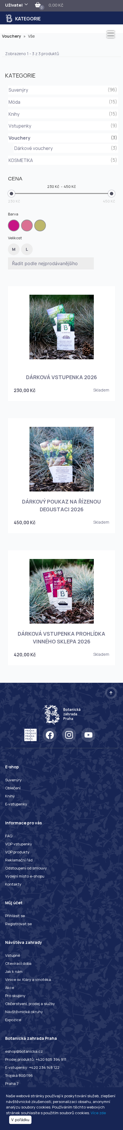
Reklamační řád (19, 860)
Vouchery (14, 36)
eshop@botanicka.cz (24, 1051)
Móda (14, 102)
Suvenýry (18, 90)
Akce (9, 987)
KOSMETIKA (21, 160)
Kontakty (13, 884)
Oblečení (13, 787)
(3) (114, 148)
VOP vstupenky (18, 843)
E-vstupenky (16, 804)
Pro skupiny (15, 995)
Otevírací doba (18, 963)
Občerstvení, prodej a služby (30, 1003)
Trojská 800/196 (19, 1075)
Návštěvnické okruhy (24, 1011)
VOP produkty (17, 852)
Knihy (14, 114)
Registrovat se (18, 923)
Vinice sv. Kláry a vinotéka (28, 979)
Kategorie (28, 19)
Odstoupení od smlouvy (26, 868)
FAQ (8, 835)
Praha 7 (12, 1083)
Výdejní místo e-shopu (24, 876)
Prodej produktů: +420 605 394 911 (35, 1059)
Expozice (13, 1019)
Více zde (98, 1112)
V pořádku (20, 1119)
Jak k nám (14, 971)
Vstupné (12, 955)
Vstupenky (20, 126)
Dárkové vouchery (33, 148)
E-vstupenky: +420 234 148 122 (32, 1067)
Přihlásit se (15, 915)
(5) (113, 160)
